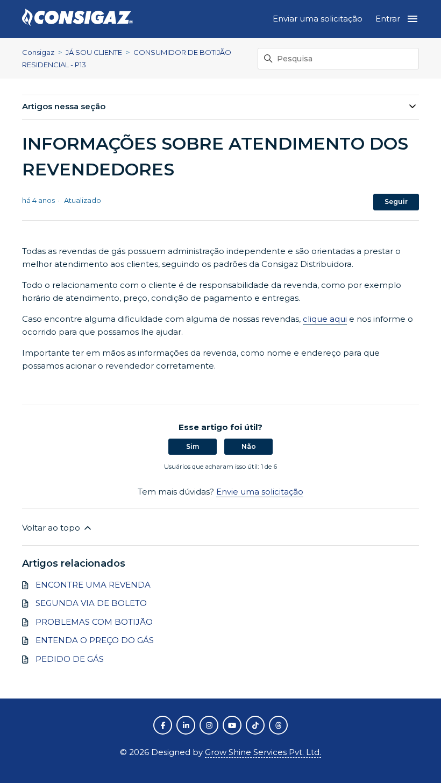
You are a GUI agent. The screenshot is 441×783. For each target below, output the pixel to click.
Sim (192, 446)
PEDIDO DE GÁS (69, 659)
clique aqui (325, 319)
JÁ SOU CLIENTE (94, 52)
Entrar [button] (387, 18)
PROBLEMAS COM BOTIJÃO (94, 622)
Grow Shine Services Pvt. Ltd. (263, 752)
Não (248, 446)
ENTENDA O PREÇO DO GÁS (94, 640)
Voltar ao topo (52, 528)
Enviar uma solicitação (317, 18)
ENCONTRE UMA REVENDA (93, 585)
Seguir (396, 201)
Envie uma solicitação (259, 491)
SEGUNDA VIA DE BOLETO (91, 603)
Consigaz (38, 52)
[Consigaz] (77, 19)
